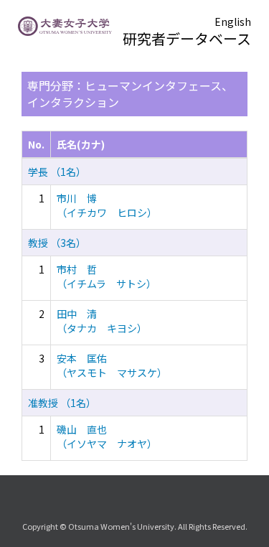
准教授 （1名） (62, 403)
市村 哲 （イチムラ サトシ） (106, 276)
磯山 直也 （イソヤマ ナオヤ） (107, 436)
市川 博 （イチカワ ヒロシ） (107, 205)
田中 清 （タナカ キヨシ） (102, 321)
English (232, 21)
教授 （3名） (57, 242)
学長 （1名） (57, 171)
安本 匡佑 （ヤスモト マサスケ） (112, 365)
